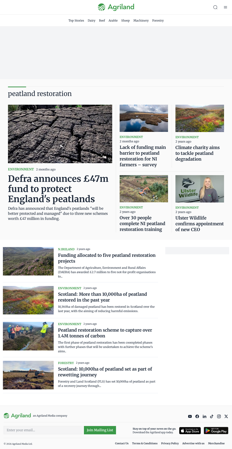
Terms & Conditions (145, 443)
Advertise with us (193, 443)
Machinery (141, 20)
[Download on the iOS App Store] (190, 430)
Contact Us (122, 443)
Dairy (91, 20)
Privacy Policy (170, 443)
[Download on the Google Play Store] (216, 430)
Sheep (125, 20)
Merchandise (216, 443)
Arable (113, 20)
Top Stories (76, 20)
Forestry (158, 20)
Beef (102, 20)
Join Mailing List (100, 430)
